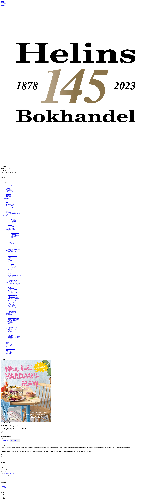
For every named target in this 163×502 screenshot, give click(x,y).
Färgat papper (13, 266)
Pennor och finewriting (10, 229)
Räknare (10, 272)
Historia (7, 209)
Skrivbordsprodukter (10, 293)
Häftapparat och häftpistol (13, 297)
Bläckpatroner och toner (13, 279)
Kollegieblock (11, 254)
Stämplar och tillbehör (12, 308)
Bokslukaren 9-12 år (10, 192)
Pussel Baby (10, 335)
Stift (11, 244)
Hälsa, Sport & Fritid (10, 210)
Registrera (4, 497)
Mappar (9, 287)
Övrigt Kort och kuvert (12, 320)
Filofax (12, 222)
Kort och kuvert (9, 314)
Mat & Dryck (8, 211)
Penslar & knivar (9, 351)
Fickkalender (13, 220)
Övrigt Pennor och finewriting (14, 249)
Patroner (12, 243)
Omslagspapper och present (13, 318)
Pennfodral (10, 299)
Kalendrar (8, 217)
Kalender (12, 226)
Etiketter (10, 260)
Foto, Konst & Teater (10, 206)
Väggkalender (13, 221)
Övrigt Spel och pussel (12, 338)
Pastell (7, 350)
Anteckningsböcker (12, 251)
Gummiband (10, 306)
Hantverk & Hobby (9, 207)
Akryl (7, 343)
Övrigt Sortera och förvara (13, 292)
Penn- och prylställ (12, 300)
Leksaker (7, 197)
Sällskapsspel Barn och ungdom (14, 330)
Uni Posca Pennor (9, 353)
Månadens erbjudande (7, 354)
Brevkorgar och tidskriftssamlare (14, 284)
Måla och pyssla (9, 321)
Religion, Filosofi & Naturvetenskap (13, 213)
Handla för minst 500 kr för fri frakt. (8, 359)
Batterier (10, 277)
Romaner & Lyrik (9, 199)
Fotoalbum (10, 291)
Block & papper (9, 344)
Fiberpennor (13, 240)
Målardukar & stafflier (10, 349)
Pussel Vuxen (11, 333)
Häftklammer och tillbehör (13, 298)
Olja (6, 347)
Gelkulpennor (13, 234)
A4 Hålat (12, 264)
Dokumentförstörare (12, 276)
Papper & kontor (6, 215)
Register (9, 290)
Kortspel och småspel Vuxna (14, 336)
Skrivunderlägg (11, 302)
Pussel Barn (10, 334)
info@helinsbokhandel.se (9, 473)
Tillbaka (2, 459)
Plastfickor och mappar (12, 289)
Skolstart (10, 225)
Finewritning (10, 248)
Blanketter (10, 258)
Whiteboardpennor (14, 237)
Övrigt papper (13, 268)
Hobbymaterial (11, 324)
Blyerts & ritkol (9, 345)
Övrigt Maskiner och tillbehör (14, 281)
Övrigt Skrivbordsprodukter (13, 312)
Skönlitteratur (5, 198)
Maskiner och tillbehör (10, 271)
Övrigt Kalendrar (11, 228)
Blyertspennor (13, 231)
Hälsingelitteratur (6, 214)
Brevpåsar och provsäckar (13, 319)
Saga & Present (9, 196)
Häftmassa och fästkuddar (13, 310)
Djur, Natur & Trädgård (10, 204)
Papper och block (9, 250)
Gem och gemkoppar (12, 295)
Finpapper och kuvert (12, 316)
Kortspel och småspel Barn (13, 337)
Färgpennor (8, 346)
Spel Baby (10, 331)
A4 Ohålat (13, 262)
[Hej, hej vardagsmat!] (26, 391)
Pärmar (9, 285)
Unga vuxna (8, 194)
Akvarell (7, 342)
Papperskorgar (11, 288)
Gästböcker (13, 253)
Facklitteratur (5, 203)
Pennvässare (10, 245)
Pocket (7, 202)
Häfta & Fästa (8, 313)
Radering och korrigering (13, 246)
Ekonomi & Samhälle (10, 205)
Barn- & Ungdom (6, 188)
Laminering (10, 274)
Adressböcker (13, 252)
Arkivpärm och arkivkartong (14, 283)
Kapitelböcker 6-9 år (10, 191)
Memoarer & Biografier (10, 212)
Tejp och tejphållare (12, 303)
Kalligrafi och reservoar (15, 241)
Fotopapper (13, 267)
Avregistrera (4, 498)
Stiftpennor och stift (15, 235)
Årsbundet (10, 218)
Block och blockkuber (12, 256)
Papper (9, 261)
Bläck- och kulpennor (15, 233)
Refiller (9, 242)
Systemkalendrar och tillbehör (17, 223)
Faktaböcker (8, 195)
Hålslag (9, 296)
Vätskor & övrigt (9, 352)
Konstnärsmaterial (11, 326)
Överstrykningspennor (15, 238)
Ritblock (10, 323)
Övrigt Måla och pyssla (13, 327)
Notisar (9, 259)
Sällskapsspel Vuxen (12, 329)
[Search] (1, 180)
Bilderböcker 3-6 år (9, 190)
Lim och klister (11, 304)
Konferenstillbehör (12, 311)
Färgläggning (10, 322)
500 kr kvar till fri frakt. (5, 186)
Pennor (9, 230)
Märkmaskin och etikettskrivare (14, 275)
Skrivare (10, 273)
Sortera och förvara (9, 282)
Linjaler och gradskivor (13, 307)
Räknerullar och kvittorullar (13, 280)
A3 (11, 265)
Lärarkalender (13, 227)
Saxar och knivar (11, 305)
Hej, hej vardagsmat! (17, 357)
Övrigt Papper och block (13, 269)
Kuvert (9, 315)
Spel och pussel (9, 328)
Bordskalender (14, 219)
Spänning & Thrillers (10, 200)
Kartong (9, 257)
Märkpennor (13, 236)
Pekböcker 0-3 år (9, 189)
